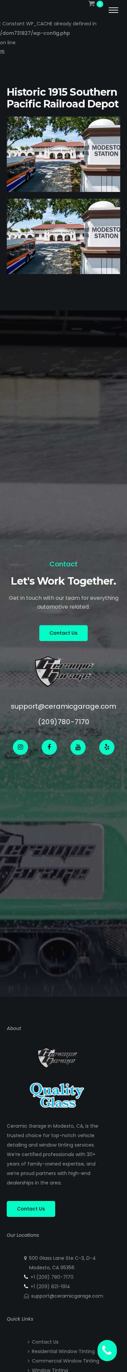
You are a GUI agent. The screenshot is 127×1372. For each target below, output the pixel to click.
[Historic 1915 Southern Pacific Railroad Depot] (63, 187)
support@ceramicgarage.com (63, 706)
